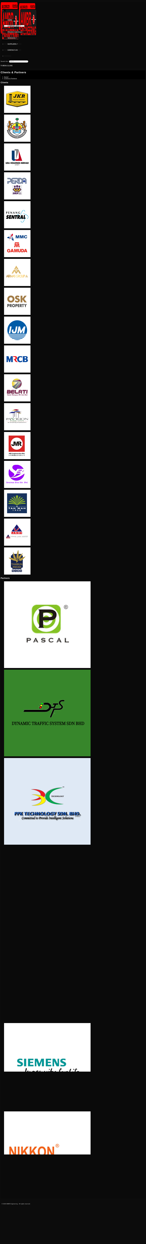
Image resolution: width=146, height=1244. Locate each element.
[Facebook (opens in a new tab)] (5, 11)
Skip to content (6, 1)
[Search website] (7, 56)
